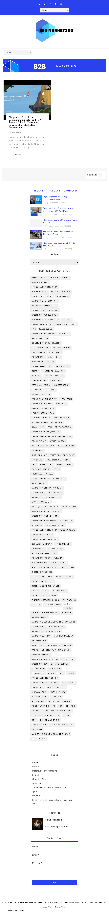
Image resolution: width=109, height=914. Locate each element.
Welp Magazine (40, 696)
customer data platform (45, 715)
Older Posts (92, 175)
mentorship (38, 548)
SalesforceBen (40, 664)
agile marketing (40, 706)
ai (54, 706)
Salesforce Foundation (45, 659)
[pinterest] (55, 4)
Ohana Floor (68, 506)
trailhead (37, 460)
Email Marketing (41, 347)
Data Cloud (47, 581)
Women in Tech (58, 441)
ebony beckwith (40, 724)
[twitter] (44, 4)
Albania (58, 558)
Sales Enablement (41, 654)
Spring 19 (37, 525)
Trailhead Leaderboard (45, 539)
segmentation (55, 548)
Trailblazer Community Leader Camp (52, 436)
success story (61, 385)
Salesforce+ (68, 659)
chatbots (61, 404)
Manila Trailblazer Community (49, 478)
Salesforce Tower (66, 324)
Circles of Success (42, 572)
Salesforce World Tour (45, 315)
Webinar (36, 375)
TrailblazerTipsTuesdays (45, 682)
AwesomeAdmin (40, 338)
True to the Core (56, 687)
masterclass (38, 739)
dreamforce (63, 296)
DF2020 (68, 576)
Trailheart (38, 687)
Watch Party (58, 692)
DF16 (58, 576)
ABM (50, 357)
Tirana (71, 673)
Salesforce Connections (45, 516)
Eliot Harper (50, 595)
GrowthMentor (52, 605)
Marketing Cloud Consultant (48, 626)
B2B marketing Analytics (45, 319)
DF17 (67, 460)
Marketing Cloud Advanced (47, 492)
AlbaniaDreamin (40, 562)
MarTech (66, 612)
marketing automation (44, 301)
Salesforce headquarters (46, 432)
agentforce (38, 357)
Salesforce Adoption (59, 427)
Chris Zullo (67, 567)
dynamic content (53, 375)
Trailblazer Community (45, 287)
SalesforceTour (60, 664)
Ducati (35, 595)
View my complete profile (56, 826)
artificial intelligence (44, 305)
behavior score (66, 446)
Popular (54, 191)
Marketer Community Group (47, 488)
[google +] (34, 101)
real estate (55, 352)
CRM (58, 357)
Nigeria (68, 645)
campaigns (37, 450)
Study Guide (38, 668)
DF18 (34, 464)
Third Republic (56, 673)
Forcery (36, 605)
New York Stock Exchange (46, 645)
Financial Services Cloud (45, 600)
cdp (60, 706)
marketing (55, 380)
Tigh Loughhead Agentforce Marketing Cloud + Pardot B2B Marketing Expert (63, 902)
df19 (34, 720)
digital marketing (42, 366)
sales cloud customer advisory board (53, 455)
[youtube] (61, 4)
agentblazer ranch (60, 701)
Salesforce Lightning (43, 333)
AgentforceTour (41, 558)
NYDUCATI (37, 795)
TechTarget (38, 673)
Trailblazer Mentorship (45, 678)
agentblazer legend (43, 446)
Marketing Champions (44, 390)
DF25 (59, 464)
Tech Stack (54, 668)
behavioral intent (42, 544)
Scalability (66, 520)
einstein (66, 319)
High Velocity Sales (42, 474)
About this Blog (39, 779)
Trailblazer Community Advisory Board (54, 530)
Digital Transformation (45, 310)
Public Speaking (49, 277)
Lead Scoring (62, 366)
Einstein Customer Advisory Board (51, 418)
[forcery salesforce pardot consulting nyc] (66, 3)
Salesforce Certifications (46, 511)
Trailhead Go (39, 441)
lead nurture (39, 380)
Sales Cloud (46, 329)
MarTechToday (40, 617)
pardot (66, 277)
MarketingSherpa (41, 636)
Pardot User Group (42, 296)
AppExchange (60, 562)
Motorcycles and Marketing (44, 770)
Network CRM (39, 640)
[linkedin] (39, 4)
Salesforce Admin (60, 291)
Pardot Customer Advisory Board (50, 650)
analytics (64, 333)
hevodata (37, 729)
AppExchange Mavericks (44, 567)
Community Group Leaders (46, 343)
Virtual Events (40, 692)
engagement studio (42, 324)
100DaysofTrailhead (43, 413)
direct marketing (49, 720)
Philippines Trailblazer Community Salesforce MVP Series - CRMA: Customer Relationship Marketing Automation (25, 122)
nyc (34, 329)
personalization (41, 385)
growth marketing (63, 724)
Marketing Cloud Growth (46, 497)
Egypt (57, 469)
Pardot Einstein (61, 347)
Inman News (38, 427)
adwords (56, 696)
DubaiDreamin (58, 591)
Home (35, 762)
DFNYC (69, 464)
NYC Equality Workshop (45, 506)
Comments (70, 191)
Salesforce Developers (44, 520)
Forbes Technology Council (47, 422)
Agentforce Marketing (44, 553)
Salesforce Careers (42, 404)
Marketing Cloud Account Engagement (53, 622)
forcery (35, 766)
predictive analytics (43, 408)
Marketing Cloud (41, 394)
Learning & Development (45, 612)
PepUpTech (66, 399)
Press (34, 277)
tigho (34, 791)
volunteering (53, 460)
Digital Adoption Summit (45, 586)
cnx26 (35, 710)
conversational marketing (56, 710)
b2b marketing (40, 291)
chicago (70, 706)
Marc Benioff (39, 483)
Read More (16, 154)
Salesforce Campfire (54, 371)
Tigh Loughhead (15, 132)
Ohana (35, 371)
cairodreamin (62, 544)
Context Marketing (42, 576)
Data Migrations (41, 469)
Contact (35, 774)
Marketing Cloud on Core (46, 631)
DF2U (34, 581)
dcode (66, 715)
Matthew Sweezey (63, 636)
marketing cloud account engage (51, 734)
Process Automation (43, 361)
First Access (69, 600)
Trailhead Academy (42, 534)
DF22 (51, 464)
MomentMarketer (41, 502)
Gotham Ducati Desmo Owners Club (49, 787)
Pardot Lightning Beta (44, 399)
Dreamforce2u (40, 591)
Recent (38, 191)
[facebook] (50, 4)
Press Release (39, 352)
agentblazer (39, 701)
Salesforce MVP (40, 282)
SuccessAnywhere (55, 525)
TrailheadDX (69, 682)
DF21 (42, 464)
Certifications (38, 783)
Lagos (68, 608)
